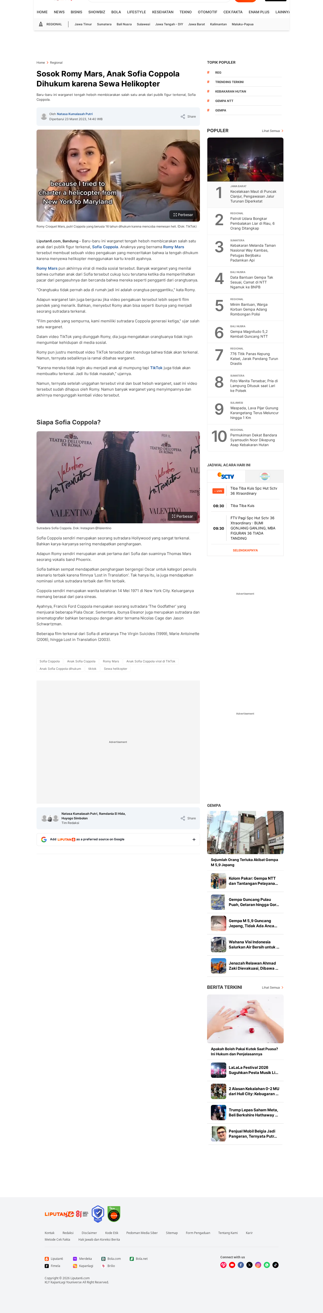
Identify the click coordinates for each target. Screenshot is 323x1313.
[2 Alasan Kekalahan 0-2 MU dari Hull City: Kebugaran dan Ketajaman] (218, 1091)
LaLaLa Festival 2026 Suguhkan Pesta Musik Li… (253, 1070)
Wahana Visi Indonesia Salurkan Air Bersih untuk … (254, 944)
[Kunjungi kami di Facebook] (241, 1265)
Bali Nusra (124, 24)
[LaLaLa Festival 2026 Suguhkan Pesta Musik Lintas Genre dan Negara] (218, 1070)
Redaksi (68, 1233)
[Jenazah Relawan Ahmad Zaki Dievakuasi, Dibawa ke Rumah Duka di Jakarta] (218, 966)
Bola (116, 12)
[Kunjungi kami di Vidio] (223, 1265)
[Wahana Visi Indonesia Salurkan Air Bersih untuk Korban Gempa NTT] (218, 944)
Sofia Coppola (105, 246)
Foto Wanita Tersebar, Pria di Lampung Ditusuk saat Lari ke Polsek (254, 386)
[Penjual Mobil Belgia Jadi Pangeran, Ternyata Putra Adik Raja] (218, 1133)
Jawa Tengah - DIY (169, 24)
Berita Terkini (224, 987)
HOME (42, 12)
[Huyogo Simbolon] (55, 818)
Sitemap (172, 1233)
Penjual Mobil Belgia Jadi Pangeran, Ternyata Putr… (253, 1134)
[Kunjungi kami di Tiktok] (275, 1265)
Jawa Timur (83, 24)
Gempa (214, 805)
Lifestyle (136, 12)
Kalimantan (218, 24)
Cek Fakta (233, 12)
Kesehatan (162, 12)
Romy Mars (173, 246)
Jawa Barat (196, 24)
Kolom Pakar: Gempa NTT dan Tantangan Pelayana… (253, 881)
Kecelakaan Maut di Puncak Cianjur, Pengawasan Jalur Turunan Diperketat (253, 196)
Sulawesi (143, 24)
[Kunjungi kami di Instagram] (258, 1265)
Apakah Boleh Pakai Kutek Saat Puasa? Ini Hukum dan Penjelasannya (244, 1051)
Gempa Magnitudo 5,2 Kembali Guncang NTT (249, 333)
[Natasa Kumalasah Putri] (44, 116)
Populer (218, 130)
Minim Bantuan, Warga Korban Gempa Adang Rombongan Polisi (249, 309)
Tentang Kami (228, 1233)
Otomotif (207, 12)
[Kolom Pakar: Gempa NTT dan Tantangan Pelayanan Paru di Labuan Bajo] (218, 881)
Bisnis (76, 12)
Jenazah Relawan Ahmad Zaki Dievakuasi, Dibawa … (253, 966)
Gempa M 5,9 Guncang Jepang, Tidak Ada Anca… (253, 923)
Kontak (49, 1233)
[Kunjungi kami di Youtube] (232, 1265)
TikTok (156, 367)
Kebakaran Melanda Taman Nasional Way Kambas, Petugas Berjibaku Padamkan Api (253, 252)
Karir (249, 1233)
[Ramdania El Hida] (50, 818)
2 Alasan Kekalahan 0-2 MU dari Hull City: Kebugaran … (254, 1091)
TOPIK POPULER (221, 62)
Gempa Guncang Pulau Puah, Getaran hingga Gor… (254, 902)
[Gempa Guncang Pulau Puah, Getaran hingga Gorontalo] (218, 902)
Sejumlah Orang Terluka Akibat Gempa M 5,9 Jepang (244, 862)
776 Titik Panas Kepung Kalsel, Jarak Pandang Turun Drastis (254, 359)
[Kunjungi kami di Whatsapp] (267, 1265)
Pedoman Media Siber (142, 1233)
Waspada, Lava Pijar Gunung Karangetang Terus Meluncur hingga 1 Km (254, 413)
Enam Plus (259, 12)
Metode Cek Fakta (57, 1240)
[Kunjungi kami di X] (249, 1265)
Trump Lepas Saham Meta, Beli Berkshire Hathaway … (253, 1112)
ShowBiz (96, 12)
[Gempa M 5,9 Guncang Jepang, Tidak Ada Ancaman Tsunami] (218, 923)
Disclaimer (89, 1233)
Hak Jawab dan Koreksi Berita (99, 1240)
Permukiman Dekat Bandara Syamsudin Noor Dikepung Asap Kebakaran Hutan (253, 440)
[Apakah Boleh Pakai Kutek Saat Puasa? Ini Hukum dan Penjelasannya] (245, 1018)
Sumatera (104, 24)
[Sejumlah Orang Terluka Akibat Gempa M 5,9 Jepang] (245, 832)
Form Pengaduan (198, 1233)
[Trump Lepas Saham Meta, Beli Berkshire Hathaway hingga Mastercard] (218, 1112)
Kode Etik (111, 1233)
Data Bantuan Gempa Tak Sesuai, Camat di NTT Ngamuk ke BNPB (251, 282)
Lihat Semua (271, 131)
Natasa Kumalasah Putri (75, 114)
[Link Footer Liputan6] (67, 1214)
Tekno (186, 12)
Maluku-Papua (243, 24)
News (59, 12)
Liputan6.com (80, 1278)
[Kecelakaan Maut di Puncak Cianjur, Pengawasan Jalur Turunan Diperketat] (245, 160)
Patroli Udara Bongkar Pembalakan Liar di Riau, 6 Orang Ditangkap (252, 223)
